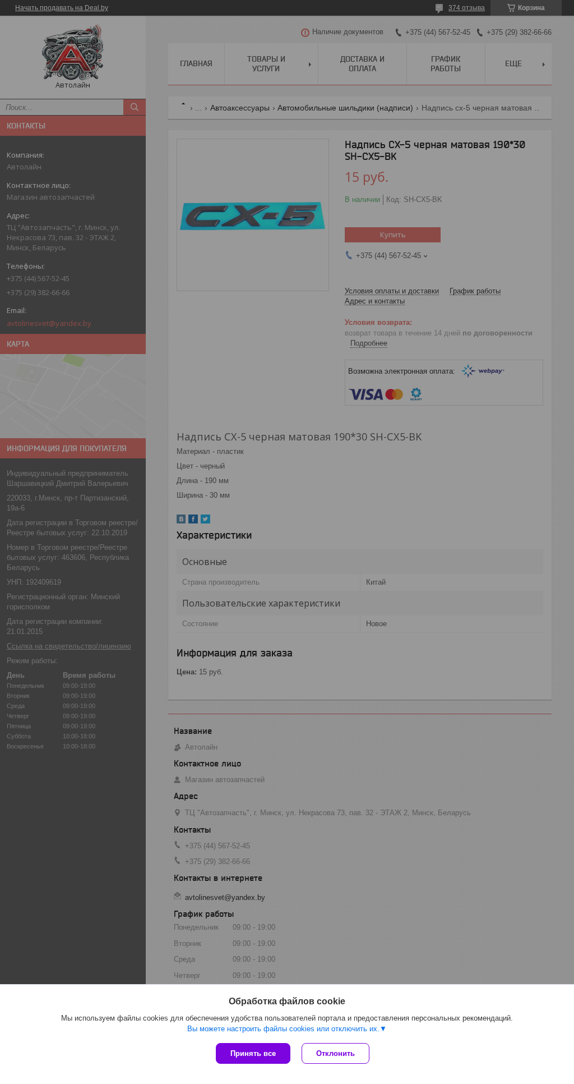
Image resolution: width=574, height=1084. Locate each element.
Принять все (253, 1053)
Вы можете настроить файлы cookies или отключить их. (283, 1029)
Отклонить (335, 1053)
